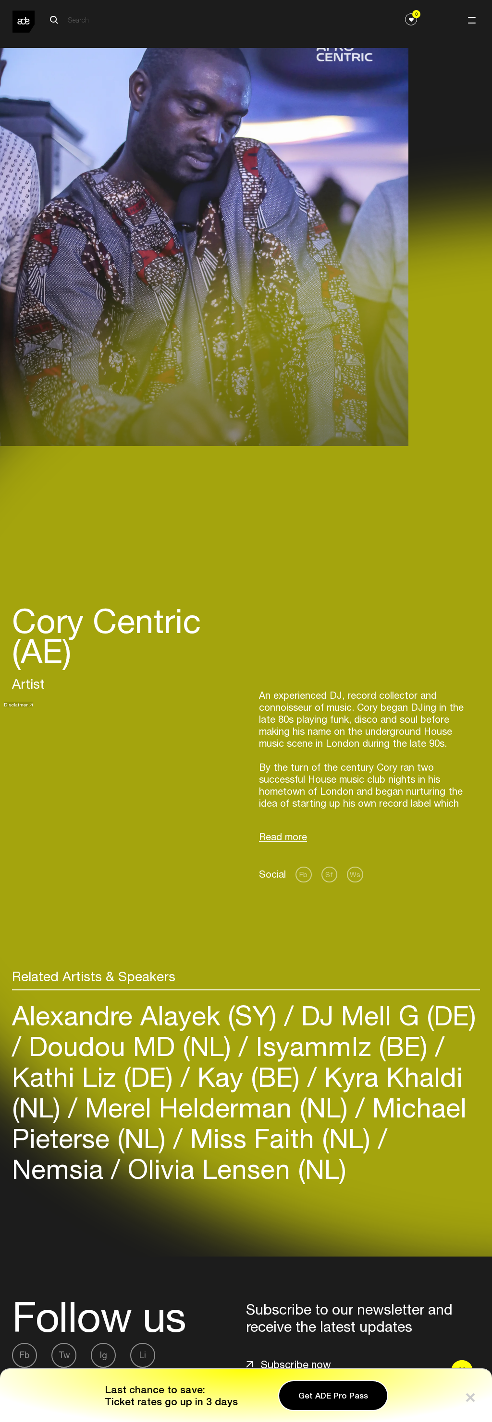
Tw (64, 1355)
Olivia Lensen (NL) (233, 1169)
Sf (329, 874)
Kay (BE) (249, 1077)
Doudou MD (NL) (130, 1046)
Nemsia (61, 1169)
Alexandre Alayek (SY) (148, 1015)
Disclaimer (16, 704)
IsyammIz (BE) (341, 1046)
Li (142, 1355)
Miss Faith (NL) (280, 1138)
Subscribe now (295, 1364)
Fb (303, 874)
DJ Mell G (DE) (385, 1015)
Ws (355, 874)
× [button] (470, 1395)
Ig (103, 1355)
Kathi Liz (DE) (96, 1077)
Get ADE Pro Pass (333, 1395)
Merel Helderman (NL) (216, 1107)
